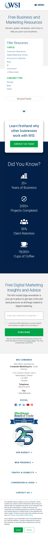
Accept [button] (18, 530)
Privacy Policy (15, 515)
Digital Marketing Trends (17, 55)
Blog (9, 62)
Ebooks (10, 82)
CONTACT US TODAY (24, 144)
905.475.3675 (24, 387)
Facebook (16, 405)
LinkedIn (24, 405)
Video (9, 89)
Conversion (12, 68)
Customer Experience (16, 51)
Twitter (20, 405)
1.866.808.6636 (24, 393)
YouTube (28, 405)
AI (7, 65)
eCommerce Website (16, 58)
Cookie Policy (28, 515)
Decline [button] (29, 530)
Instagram (32, 405)
